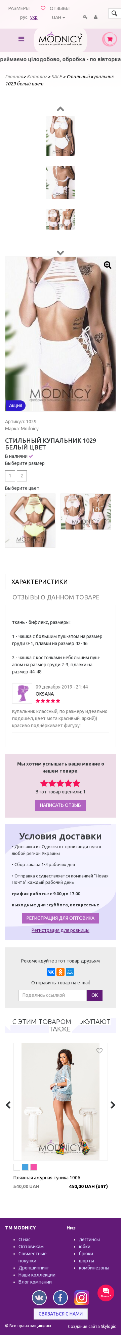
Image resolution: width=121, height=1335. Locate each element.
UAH (56, 17)
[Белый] (18, 1168)
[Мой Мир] (70, 972)
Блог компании (35, 1282)
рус (24, 17)
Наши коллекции (36, 1275)
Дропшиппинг (33, 1267)
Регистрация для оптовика (60, 918)
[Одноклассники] (60, 972)
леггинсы (89, 1239)
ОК (94, 995)
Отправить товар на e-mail (60, 982)
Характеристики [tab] (39, 581)
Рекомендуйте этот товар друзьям (60, 961)
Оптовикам (31, 1246)
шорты (86, 1260)
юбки (84, 1246)
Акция (15, 405)
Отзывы (60, 8)
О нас (24, 1239)
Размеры (19, 8)
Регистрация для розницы (60, 930)
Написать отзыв (60, 805)
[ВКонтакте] (51, 972)
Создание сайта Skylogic (92, 1326)
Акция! (25, 1154)
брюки (86, 1253)
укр (34, 17)
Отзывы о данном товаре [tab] (55, 597)
